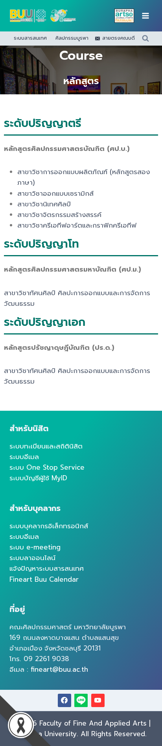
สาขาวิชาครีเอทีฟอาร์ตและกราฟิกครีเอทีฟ (76, 225)
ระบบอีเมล (24, 457)
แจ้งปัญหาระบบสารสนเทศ (46, 568)
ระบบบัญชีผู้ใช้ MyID (38, 478)
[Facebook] (64, 700)
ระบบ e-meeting (35, 547)
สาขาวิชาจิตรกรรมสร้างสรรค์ (59, 214)
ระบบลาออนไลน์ (32, 558)
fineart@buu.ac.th (59, 669)
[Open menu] (145, 15)
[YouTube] (98, 700)
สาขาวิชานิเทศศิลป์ (44, 204)
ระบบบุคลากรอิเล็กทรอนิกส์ (48, 526)
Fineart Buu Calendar (44, 579)
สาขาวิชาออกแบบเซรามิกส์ (55, 193)
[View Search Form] (145, 38)
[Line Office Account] (81, 700)
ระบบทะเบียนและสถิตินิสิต (46, 446)
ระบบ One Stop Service (47, 467)
